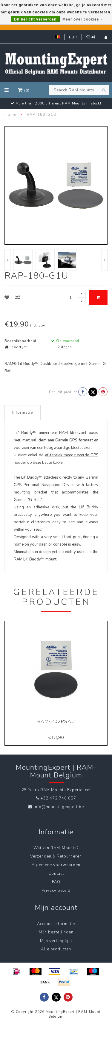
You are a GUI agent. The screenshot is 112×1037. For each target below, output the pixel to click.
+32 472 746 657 (58, 798)
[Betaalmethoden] (16, 971)
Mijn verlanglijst (56, 941)
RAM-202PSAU (56, 721)
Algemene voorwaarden (56, 865)
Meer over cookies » (82, 19)
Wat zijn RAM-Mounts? (56, 848)
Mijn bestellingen (56, 932)
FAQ (56, 882)
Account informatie (56, 924)
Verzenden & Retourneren (56, 856)
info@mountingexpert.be (59, 807)
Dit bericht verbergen (35, 19)
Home (10, 114)
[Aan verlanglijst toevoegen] (7, 297)
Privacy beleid (56, 890)
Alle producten (56, 949)
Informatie (22, 412)
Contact (56, 873)
